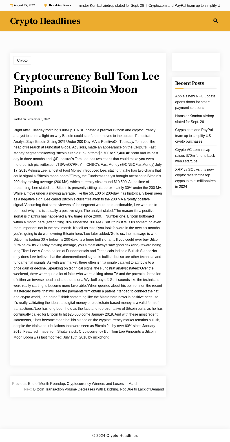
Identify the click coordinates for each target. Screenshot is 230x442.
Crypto (22, 60)
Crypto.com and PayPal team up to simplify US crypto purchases (194, 135)
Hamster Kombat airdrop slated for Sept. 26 (194, 119)
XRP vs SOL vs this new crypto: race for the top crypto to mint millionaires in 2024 (195, 178)
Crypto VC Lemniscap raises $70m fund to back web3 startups (195, 155)
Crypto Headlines (45, 21)
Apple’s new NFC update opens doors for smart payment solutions (195, 102)
